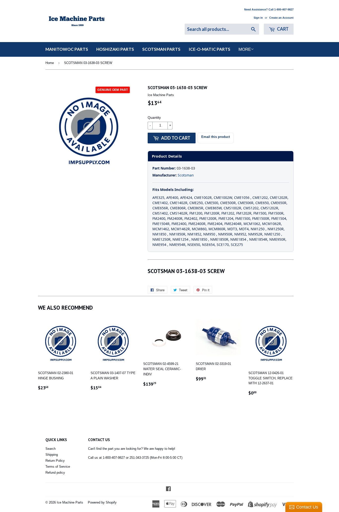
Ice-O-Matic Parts (209, 49)
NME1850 (199, 239)
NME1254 (180, 239)
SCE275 (237, 244)
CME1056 (242, 197)
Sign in (258, 17)
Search (50, 449)
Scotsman (186, 175)
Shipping (51, 454)
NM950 (209, 234)
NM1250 (258, 229)
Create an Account (281, 17)
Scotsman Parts (161, 49)
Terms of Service (57, 466)
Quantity (154, 117)
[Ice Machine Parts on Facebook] (168, 489)
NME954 (159, 244)
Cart (282, 29)
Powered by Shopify (102, 502)
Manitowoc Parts (66, 49)
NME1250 (272, 234)
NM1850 (159, 234)
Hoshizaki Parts (115, 49)
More (244, 49)
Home (49, 63)
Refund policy (55, 472)
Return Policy (55, 460)
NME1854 (238, 239)
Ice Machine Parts (70, 502)
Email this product (215, 137)
